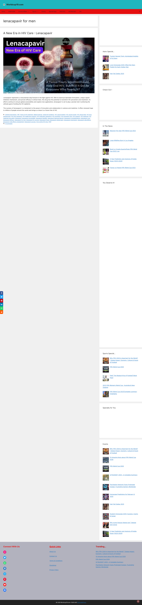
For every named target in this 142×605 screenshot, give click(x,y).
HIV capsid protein (71, 114)
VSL (80, 11)
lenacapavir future (44, 120)
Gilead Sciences (38, 114)
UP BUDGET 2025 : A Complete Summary (109, 562)
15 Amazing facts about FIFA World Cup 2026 (111, 556)
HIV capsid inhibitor (60, 114)
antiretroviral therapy (11, 114)
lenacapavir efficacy (8, 120)
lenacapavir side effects (84, 120)
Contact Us (53, 556)
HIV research (76, 116)
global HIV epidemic (48, 114)
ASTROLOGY (72, 11)
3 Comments (8, 123)
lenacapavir (18, 118)
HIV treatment (85, 116)
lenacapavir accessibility (28, 118)
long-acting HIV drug (42, 122)
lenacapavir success (30, 122)
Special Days (52, 11)
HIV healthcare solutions (29, 116)
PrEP (50, 122)
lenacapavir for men (20, 120)
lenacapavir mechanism (70, 120)
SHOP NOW (11, 11)
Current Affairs (22, 11)
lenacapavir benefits (41, 118)
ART (18, 114)
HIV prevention (56, 116)
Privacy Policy (54, 570)
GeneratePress (81, 602)
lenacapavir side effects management (13, 122)
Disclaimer (52, 565)
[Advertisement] (121, 30)
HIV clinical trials (81, 114)
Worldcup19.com (14, 4)
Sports (34, 11)
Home (3, 11)
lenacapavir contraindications (72, 118)
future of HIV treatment (26, 114)
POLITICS (62, 11)
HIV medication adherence (44, 116)
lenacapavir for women (32, 120)
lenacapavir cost (85, 118)
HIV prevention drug (66, 116)
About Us (52, 551)
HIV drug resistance (16, 116)
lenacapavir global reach (56, 120)
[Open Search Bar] (139, 11)
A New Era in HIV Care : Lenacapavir (27, 33)
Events (44, 11)
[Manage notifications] (138, 601)
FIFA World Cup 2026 (103, 559)
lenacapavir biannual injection (56, 118)
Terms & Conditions (55, 561)
